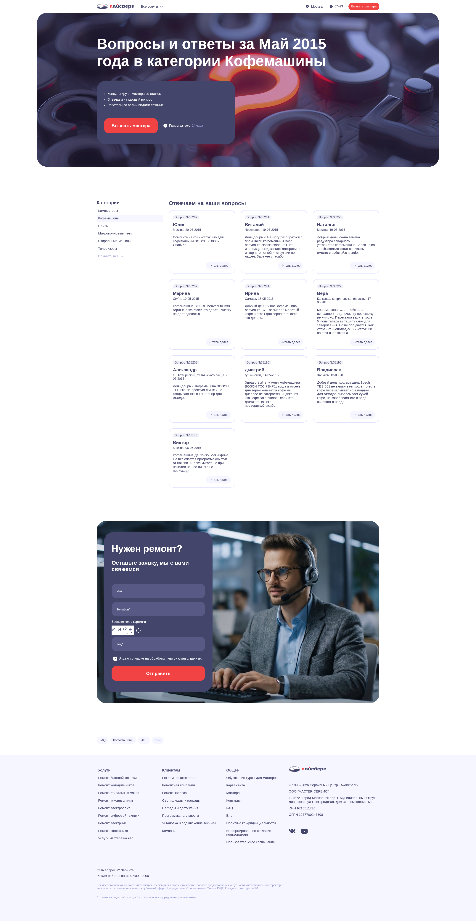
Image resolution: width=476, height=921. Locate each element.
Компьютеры (108, 211)
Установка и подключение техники (189, 823)
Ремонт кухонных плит (115, 800)
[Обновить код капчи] (138, 630)
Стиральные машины (114, 241)
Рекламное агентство (178, 778)
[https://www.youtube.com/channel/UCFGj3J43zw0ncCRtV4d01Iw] (304, 831)
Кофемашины (108, 218)
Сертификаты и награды (181, 800)
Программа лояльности (180, 815)
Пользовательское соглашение (250, 842)
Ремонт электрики (112, 823)
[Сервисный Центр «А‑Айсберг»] (115, 6)
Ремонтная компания (178, 785)
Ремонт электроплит (114, 808)
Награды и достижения (180, 808)
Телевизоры (107, 248)
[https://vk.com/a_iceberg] (292, 831)
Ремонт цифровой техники (118, 815)
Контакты (233, 800)
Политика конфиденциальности (251, 823)
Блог (230, 815)
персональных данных (184, 658)
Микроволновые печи (115, 233)
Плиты (103, 226)
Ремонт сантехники (113, 831)
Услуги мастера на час (115, 838)
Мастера (233, 793)
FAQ (229, 808)
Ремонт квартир (174, 793)
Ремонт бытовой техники (117, 778)
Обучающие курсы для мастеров (252, 778)
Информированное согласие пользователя (248, 833)
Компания (169, 831)
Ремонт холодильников (116, 785)
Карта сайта (235, 785)
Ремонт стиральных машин (119, 793)
